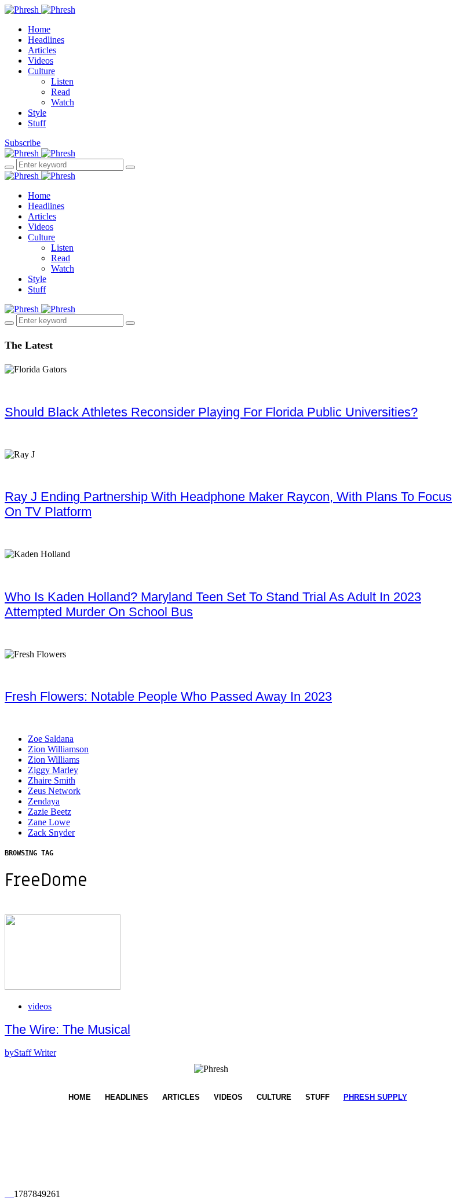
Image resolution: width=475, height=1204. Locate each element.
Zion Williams (53, 759)
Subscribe (23, 143)
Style (37, 113)
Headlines (46, 40)
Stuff (37, 123)
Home (39, 29)
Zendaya (44, 801)
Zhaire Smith (51, 780)
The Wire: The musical (67, 1029)
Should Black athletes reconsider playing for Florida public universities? (211, 412)
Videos (40, 60)
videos (40, 1006)
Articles (42, 50)
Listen (62, 81)
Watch (62, 102)
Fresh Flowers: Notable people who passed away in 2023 (168, 696)
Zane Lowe (49, 822)
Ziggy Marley (53, 770)
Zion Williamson (58, 749)
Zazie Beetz (49, 812)
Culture (41, 71)
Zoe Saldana (51, 739)
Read (60, 92)
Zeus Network (54, 791)
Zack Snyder (51, 832)
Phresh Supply (375, 1097)
